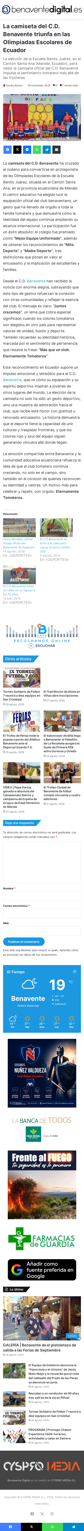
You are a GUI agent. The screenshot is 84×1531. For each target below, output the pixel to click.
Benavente (36, 281)
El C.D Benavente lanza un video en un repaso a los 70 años (19, 590)
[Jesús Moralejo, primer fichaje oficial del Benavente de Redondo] (19, 527)
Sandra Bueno (14, 85)
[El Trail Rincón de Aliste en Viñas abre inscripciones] (62, 677)
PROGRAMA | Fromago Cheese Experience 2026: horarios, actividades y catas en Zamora (50, 1434)
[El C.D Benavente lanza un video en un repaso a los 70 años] (19, 574)
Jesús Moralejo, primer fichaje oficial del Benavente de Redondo (18, 543)
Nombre (9, 888)
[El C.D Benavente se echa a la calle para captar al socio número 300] (56, 527)
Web (6, 923)
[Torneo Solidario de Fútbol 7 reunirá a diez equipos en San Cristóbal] (21, 677)
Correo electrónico (16, 905)
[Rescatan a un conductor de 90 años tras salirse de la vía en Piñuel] (14, 1399)
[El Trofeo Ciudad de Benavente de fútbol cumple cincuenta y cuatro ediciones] (62, 772)
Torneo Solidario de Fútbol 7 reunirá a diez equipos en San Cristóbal (21, 695)
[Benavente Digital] (42, 9)
